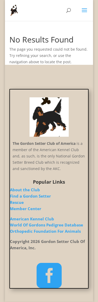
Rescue (17, 202)
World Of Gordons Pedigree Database (46, 224)
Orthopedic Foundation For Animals (45, 231)
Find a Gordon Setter (30, 196)
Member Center (25, 208)
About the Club (25, 189)
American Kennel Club (32, 218)
